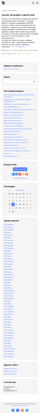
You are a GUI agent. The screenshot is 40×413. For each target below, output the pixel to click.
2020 (9, 10)
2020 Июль (8, 288)
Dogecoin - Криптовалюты (13, 115)
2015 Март (7, 232)
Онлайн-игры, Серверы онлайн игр (16, 151)
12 (23, 201)
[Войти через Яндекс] (20, 174)
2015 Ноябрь (8, 243)
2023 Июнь (8, 346)
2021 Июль (7, 304)
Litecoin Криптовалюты (12, 118)
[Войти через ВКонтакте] (13, 174)
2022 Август (8, 327)
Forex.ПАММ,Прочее (11, 107)
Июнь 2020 (20, 190)
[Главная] (3, 3)
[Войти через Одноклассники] (26, 174)
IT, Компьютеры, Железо (13, 137)
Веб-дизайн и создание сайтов (15, 142)
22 (9, 208)
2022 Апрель (8, 319)
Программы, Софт (10, 134)
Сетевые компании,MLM (12, 126)
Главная (4, 10)
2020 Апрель (8, 280)
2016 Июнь (7, 256)
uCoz (27, 405)
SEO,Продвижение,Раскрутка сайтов (17, 129)
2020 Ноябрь (8, 296)
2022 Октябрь (9, 330)
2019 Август (8, 272)
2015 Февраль (9, 229)
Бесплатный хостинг (18, 405)
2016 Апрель (8, 253)
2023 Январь (8, 335)
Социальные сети (10, 145)
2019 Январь (8, 269)
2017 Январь (8, 259)
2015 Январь (8, 227)
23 (13, 208)
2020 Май (7, 282)
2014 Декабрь (9, 224)
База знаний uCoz (10, 374)
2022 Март (8, 317)
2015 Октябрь (8, 240)
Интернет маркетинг (11, 131)
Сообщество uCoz (10, 371)
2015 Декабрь (9, 245)
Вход (5, 69)
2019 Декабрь (9, 274)
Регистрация (13, 69)
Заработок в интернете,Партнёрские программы (20, 50)
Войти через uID (20, 169)
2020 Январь (8, 277)
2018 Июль (7, 266)
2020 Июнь (8, 285)
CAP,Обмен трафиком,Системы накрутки (18, 109)
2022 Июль (8, 325)
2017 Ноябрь (8, 264)
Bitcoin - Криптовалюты (12, 112)
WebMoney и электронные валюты (16, 104)
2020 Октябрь (9, 293)
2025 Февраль (9, 356)
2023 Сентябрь (9, 348)
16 (13, 204)
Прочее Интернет (10, 156)
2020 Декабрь (9, 298)
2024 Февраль (9, 351)
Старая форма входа (20, 178)
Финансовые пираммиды (13, 123)
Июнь (14, 10)
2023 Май (7, 343)
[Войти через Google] (23, 174)
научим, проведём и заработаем (18, 15)
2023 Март (8, 341)
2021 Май (7, 301)
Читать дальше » (19, 47)
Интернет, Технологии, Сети (14, 148)
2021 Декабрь (9, 312)
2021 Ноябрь (8, 309)
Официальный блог (10, 368)
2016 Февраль (9, 248)
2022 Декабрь (9, 333)
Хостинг (7, 153)
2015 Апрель (8, 235)
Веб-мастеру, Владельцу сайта (15, 140)
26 (23, 208)
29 (9, 211)
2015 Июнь (7, 237)
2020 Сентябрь (9, 290)
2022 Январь (8, 314)
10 (16, 201)
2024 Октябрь (9, 354)
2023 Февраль (9, 338)
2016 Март (7, 251)
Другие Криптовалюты (12, 120)
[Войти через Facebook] (16, 174)
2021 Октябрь (8, 306)
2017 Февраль (9, 261)
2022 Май (7, 322)
